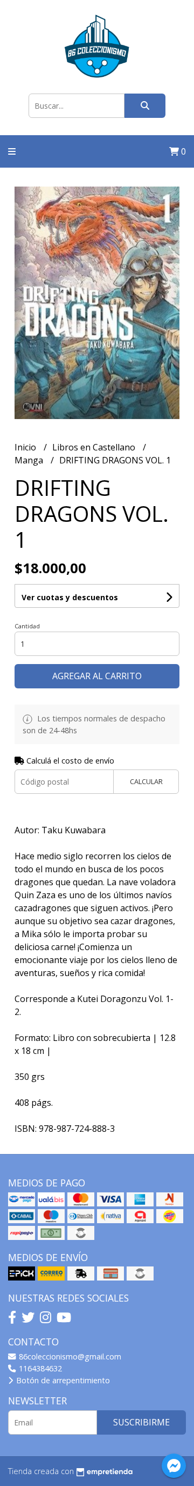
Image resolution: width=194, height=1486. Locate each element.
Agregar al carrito (97, 676)
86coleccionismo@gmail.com (69, 1356)
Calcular (146, 781)
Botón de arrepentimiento (62, 1380)
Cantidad (27, 626)
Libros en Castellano (94, 447)
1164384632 (39, 1368)
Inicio (26, 447)
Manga (30, 460)
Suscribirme (141, 1422)
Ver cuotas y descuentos (70, 597)
